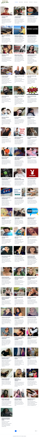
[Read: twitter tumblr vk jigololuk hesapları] (19, 90)
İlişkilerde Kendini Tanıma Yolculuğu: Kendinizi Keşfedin (32, 278)
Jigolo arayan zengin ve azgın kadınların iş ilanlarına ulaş (19, 158)
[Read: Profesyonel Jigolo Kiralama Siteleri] (6, 70)
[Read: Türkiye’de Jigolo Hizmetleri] (6, 10)
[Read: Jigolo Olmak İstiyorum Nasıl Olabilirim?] (19, 131)
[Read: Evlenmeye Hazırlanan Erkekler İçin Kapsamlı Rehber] (6, 412)
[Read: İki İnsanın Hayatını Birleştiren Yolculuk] (19, 393)
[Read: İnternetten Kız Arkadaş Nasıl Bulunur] (19, 311)
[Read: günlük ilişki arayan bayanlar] (32, 111)
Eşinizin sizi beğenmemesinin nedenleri (18, 379)
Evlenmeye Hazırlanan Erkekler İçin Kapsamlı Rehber (6, 419)
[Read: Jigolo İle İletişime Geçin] (32, 172)
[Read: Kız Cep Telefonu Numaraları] (19, 111)
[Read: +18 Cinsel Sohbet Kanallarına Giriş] (19, 10)
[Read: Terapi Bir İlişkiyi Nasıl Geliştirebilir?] (6, 331)
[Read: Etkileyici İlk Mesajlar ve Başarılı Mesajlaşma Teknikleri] (6, 291)
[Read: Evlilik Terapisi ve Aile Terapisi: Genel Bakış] (6, 393)
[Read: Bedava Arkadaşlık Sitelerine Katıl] (6, 151)
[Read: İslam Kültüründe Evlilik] (32, 311)
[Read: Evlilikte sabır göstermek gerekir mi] (32, 331)
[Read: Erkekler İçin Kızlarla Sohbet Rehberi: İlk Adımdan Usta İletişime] (32, 250)
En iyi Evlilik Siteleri (30, 16)
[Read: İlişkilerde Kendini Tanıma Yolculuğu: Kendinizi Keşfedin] (32, 271)
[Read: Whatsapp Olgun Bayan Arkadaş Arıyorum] (6, 172)
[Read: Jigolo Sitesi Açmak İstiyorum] (19, 231)
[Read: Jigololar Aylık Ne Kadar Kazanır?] (32, 90)
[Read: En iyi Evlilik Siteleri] (32, 10)
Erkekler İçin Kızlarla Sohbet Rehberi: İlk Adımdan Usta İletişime (31, 257)
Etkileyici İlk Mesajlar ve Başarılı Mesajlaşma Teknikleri (6, 298)
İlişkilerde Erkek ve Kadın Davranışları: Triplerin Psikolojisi (19, 278)
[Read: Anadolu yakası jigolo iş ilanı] (32, 231)
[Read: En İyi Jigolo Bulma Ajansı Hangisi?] (32, 131)
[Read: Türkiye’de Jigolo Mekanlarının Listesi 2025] (19, 172)
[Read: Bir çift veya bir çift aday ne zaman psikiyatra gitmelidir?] (19, 331)
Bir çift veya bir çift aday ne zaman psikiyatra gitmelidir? (19, 338)
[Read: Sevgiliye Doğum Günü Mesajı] (19, 291)
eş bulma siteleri (5, 137)
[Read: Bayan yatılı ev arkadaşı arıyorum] (32, 151)
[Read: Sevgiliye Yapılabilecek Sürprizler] (32, 291)
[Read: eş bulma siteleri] (6, 131)
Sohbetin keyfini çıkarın (6, 317)
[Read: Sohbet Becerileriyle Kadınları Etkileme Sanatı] (6, 271)
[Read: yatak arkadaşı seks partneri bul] (6, 90)
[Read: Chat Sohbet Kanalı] (19, 250)
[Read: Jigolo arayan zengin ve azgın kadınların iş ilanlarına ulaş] (19, 151)
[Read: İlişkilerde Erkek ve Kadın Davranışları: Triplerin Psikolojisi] (19, 271)
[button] (37, 2)
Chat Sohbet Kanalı (18, 256)
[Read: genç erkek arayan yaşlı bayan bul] (32, 70)
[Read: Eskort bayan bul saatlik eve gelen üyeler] (6, 250)
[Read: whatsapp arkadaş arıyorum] (6, 231)
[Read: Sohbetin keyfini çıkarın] (6, 311)
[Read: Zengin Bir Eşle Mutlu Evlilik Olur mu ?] (32, 393)
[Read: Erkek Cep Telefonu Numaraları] (6, 111)
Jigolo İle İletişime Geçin (31, 178)
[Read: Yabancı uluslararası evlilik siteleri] (19, 70)
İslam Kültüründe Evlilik (31, 317)
